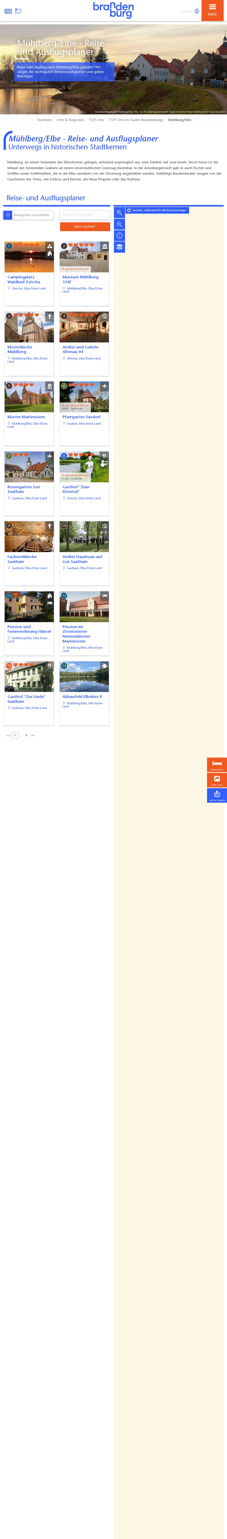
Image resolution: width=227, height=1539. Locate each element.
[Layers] (119, 247)
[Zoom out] (119, 224)
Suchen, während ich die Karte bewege (159, 210)
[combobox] (32, 215)
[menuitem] (186, 11)
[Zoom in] (119, 212)
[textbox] (30, 215)
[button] (217, 780)
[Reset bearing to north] (119, 235)
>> (33, 735)
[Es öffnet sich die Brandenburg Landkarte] (18, 10)
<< (8, 735)
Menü (212, 14)
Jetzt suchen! (85, 227)
